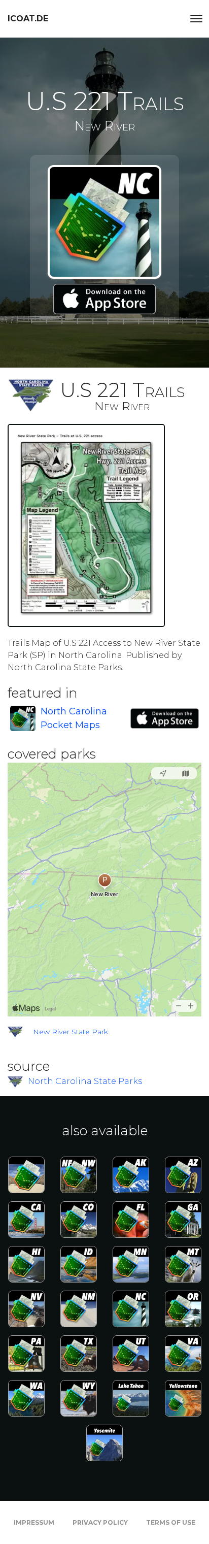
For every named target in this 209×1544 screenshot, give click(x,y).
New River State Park (70, 1031)
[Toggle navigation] (196, 19)
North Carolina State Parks (85, 1081)
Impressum (34, 1522)
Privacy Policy (100, 1522)
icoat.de (28, 18)
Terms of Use (170, 1522)
